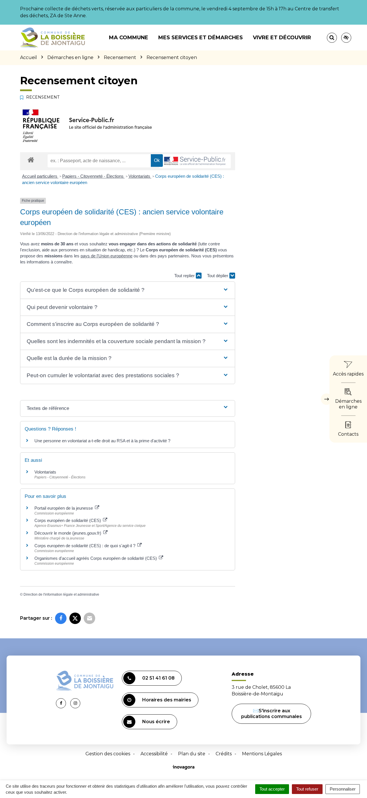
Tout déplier (218, 275)
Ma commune (128, 37)
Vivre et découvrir (282, 37)
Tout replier (185, 275)
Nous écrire (156, 721)
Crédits (224, 753)
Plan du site (191, 753)
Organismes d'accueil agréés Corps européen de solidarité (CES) (96, 558)
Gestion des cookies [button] (107, 753)
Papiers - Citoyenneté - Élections (93, 176)
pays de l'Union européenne (106, 255)
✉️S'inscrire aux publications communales (271, 713)
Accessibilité (154, 753)
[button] (127, 290)
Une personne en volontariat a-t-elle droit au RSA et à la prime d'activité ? (102, 440)
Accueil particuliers (40, 176)
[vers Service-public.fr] (195, 161)
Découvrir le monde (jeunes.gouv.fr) (68, 533)
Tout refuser (307, 789)
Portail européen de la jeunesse (64, 508)
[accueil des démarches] (30, 159)
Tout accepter (272, 789)
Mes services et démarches (200, 37)
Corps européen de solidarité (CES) (68, 520)
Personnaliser (343, 789)
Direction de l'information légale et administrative (61, 594)
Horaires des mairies (166, 700)
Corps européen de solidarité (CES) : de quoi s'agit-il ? (85, 545)
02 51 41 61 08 (158, 678)
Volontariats (139, 176)
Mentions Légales (262, 753)
